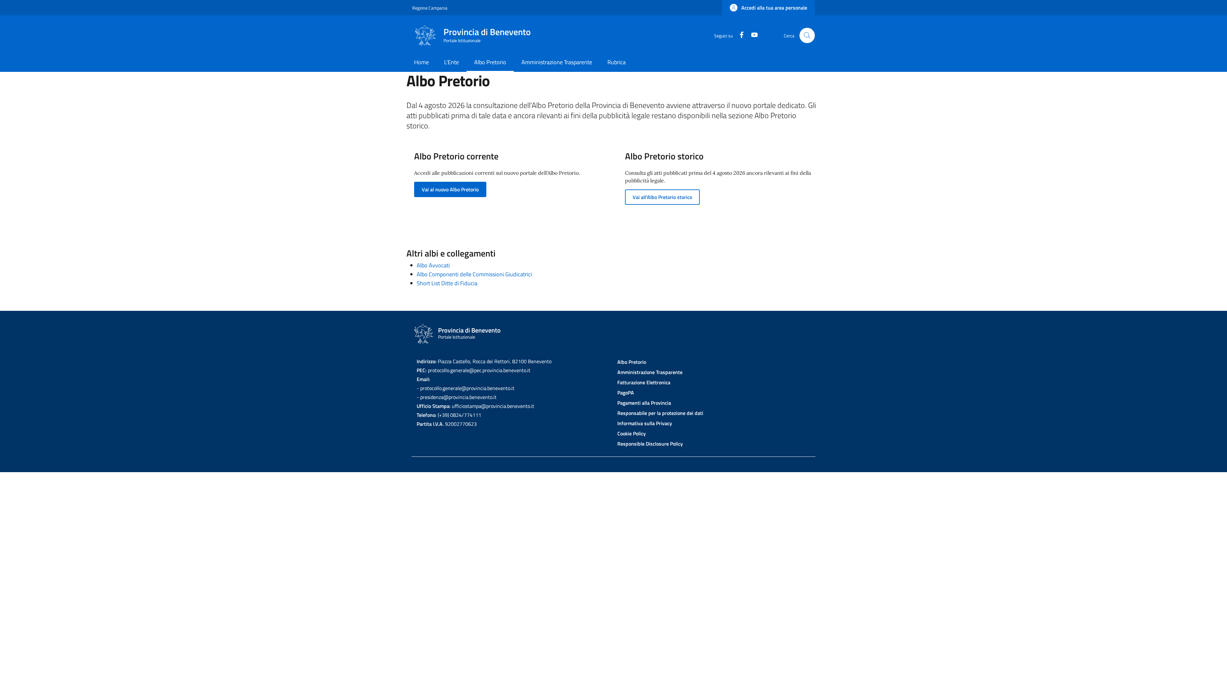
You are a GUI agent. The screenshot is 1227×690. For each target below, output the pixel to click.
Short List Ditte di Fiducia (447, 283)
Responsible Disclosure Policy (650, 444)
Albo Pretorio (631, 362)
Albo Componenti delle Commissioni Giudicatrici (474, 274)
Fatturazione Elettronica (643, 382)
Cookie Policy (631, 433)
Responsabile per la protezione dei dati (660, 413)
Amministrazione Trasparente (650, 372)
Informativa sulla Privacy (644, 423)
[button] (768, 7)
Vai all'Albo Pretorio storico (662, 197)
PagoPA (625, 392)
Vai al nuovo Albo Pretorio (450, 189)
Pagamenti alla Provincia (644, 403)
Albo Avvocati (433, 265)
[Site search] (807, 35)
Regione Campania (429, 7)
